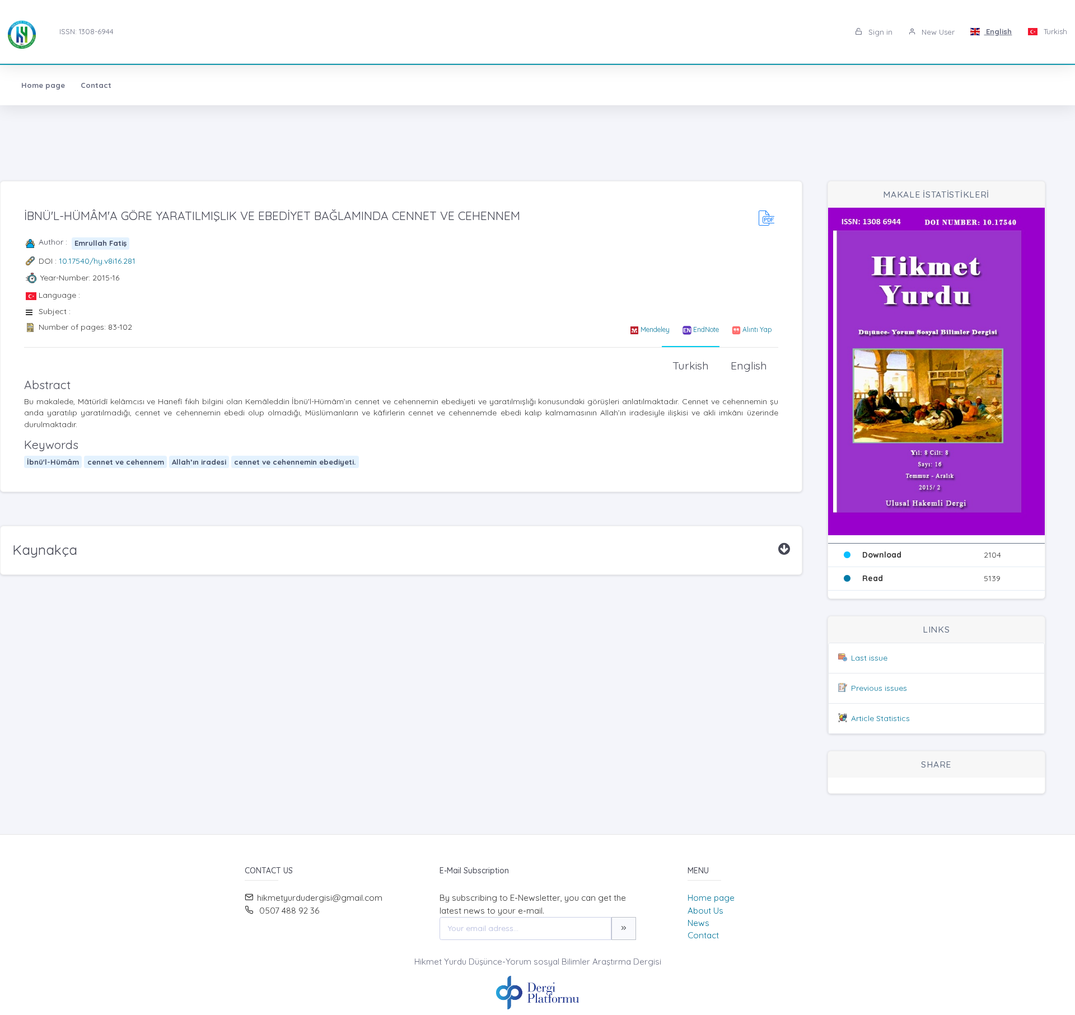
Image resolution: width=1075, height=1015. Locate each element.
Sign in (879, 31)
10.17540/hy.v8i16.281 (97, 261)
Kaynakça (44, 549)
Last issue (869, 658)
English (998, 31)
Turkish (1054, 31)
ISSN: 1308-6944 (86, 31)
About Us (705, 910)
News (698, 923)
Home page (43, 85)
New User (937, 31)
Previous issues (879, 688)
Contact (96, 85)
